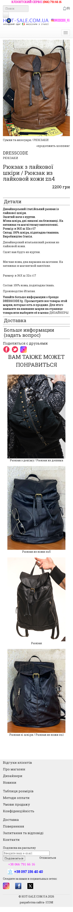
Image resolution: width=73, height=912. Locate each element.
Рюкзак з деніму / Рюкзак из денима (36, 460)
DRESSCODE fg (13, 301)
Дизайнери (12, 776)
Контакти (11, 839)
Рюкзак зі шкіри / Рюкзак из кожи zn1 (36, 735)
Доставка (11, 819)
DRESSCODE (15, 153)
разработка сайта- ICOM (36, 902)
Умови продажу (16, 804)
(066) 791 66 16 (52, 2)
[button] (2, 557)
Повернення (13, 826)
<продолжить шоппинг (53, 146)
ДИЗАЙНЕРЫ (59, 312)
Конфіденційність (18, 811)
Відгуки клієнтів (17, 762)
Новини (9, 782)
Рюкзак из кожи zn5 (36, 551)
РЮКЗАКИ (10, 158)
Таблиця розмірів (18, 791)
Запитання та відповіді (23, 833)
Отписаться (47, 858)
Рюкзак (36, 643)
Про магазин (14, 769)
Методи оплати (16, 797)
